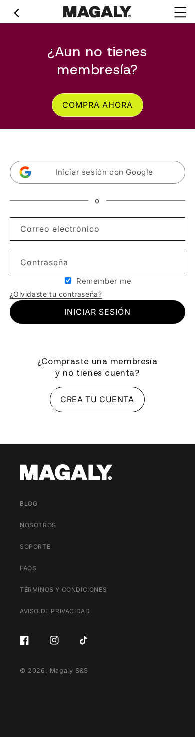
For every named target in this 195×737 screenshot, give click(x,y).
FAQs (28, 568)
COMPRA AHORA (97, 105)
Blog (29, 503)
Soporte (35, 546)
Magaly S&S (69, 670)
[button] (98, 172)
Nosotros (38, 525)
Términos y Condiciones (63, 589)
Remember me (104, 281)
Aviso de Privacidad (55, 611)
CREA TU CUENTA (97, 399)
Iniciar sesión (97, 312)
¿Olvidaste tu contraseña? (56, 294)
